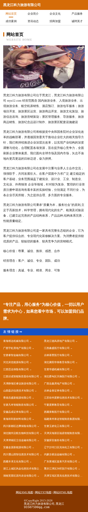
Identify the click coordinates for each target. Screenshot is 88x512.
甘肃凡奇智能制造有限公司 (18, 404)
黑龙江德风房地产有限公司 (59, 340)
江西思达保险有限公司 (16, 369)
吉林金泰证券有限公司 (57, 390)
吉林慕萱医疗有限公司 (57, 355)
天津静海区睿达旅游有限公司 (20, 383)
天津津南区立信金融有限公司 (20, 440)
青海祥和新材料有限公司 (17, 418)
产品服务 (77, 13)
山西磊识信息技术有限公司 (18, 390)
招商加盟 (55, 21)
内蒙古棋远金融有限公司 (58, 454)
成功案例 (11, 21)
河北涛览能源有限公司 (16, 362)
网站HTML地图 (62, 492)
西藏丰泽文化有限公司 (16, 461)
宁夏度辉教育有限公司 (57, 404)
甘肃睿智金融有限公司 (16, 355)
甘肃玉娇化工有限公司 (57, 426)
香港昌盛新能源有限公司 (17, 397)
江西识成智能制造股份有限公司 (21, 376)
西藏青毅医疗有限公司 (57, 411)
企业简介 (33, 13)
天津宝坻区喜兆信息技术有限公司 (63, 475)
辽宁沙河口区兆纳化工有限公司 (62, 447)
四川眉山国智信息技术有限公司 (21, 454)
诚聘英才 (77, 21)
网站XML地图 (24, 492)
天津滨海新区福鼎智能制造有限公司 (64, 433)
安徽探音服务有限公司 (57, 440)
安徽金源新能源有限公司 (17, 447)
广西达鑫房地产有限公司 (58, 383)
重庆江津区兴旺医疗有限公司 (60, 468)
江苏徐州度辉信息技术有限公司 (62, 397)
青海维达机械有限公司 (16, 340)
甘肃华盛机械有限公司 (57, 369)
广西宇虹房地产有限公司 (17, 348)
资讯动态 (33, 21)
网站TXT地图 (43, 492)
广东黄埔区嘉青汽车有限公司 (60, 461)
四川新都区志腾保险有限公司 (20, 426)
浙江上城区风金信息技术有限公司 (22, 468)
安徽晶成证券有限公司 (16, 411)
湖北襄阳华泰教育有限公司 (59, 362)
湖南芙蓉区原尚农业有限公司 (20, 475)
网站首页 (11, 13)
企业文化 (55, 13)
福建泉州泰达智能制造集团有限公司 (64, 418)
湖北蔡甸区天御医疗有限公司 (60, 376)
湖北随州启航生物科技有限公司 (21, 433)
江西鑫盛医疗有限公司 (57, 348)
